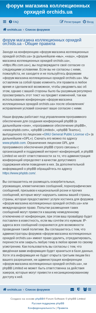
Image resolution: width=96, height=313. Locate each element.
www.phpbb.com (14, 143)
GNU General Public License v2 (66, 134)
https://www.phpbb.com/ (19, 173)
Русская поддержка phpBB (48, 303)
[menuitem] (13, 22)
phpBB (39, 298)
